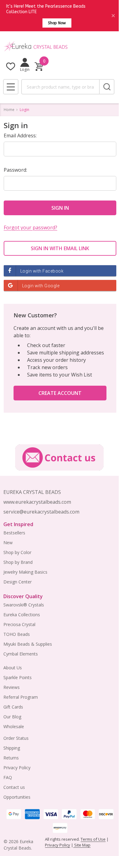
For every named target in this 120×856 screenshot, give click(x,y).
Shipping (11, 748)
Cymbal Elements (20, 654)
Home (9, 109)
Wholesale (13, 726)
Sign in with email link (60, 248)
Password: (15, 169)
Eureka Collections (21, 614)
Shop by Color (17, 552)
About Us (12, 668)
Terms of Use (93, 839)
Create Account (60, 393)
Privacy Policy (16, 767)
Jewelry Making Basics (25, 572)
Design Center (17, 582)
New (8, 542)
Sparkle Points (17, 677)
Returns (11, 758)
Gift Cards (13, 707)
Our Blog (12, 717)
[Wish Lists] (11, 66)
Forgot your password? (30, 227)
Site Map (81, 845)
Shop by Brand (18, 562)
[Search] (106, 86)
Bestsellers (14, 533)
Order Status (16, 738)
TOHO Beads (16, 634)
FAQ (7, 777)
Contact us (14, 787)
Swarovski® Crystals (23, 605)
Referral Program (20, 697)
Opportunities (16, 797)
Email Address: (20, 135)
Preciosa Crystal (19, 624)
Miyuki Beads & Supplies (27, 644)
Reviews (11, 687)
